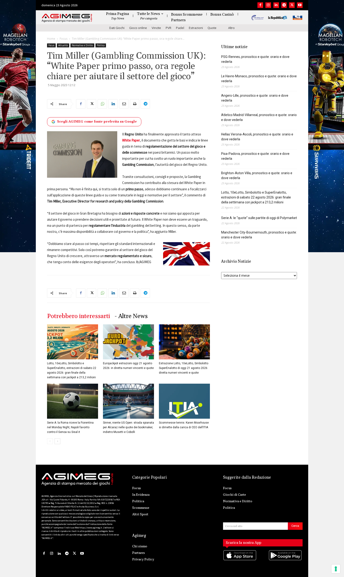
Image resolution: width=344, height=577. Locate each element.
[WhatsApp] (102, 104)
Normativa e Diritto (82, 45)
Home (51, 39)
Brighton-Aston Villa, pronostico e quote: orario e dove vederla (256, 175)
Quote (212, 28)
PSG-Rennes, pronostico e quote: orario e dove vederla (255, 59)
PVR (168, 28)
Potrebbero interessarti (78, 316)
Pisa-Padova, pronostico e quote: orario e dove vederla (255, 156)
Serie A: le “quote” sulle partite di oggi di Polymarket (259, 218)
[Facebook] (260, 5)
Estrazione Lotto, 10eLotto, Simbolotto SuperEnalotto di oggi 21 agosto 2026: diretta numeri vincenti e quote (183, 368)
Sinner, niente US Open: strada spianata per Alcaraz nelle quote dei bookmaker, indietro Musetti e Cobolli (128, 427)
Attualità (63, 45)
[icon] (240, 560)
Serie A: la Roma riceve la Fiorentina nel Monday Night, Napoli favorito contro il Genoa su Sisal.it (70, 427)
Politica (101, 45)
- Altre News (131, 316)
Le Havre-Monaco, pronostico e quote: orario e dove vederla (259, 78)
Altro (231, 28)
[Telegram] (284, 5)
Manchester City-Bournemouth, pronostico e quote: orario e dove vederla (259, 234)
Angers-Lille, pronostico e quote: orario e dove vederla (254, 98)
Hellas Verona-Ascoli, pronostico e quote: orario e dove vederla (257, 136)
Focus (63, 39)
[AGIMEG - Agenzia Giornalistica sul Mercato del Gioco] (66, 18)
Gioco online (138, 28)
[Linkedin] (276, 5)
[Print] (134, 104)
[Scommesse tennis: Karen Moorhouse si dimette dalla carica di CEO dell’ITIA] (184, 401)
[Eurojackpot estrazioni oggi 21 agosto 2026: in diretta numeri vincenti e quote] (128, 341)
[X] (292, 5)
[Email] (123, 104)
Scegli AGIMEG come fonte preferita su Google (97, 122)
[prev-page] (50, 441)
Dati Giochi (116, 28)
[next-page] (57, 441)
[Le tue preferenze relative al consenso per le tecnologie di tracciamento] (335, 568)
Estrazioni (196, 28)
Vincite (156, 28)
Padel (180, 28)
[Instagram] (268, 5)
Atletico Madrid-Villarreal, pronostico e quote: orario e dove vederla (259, 117)
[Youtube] (300, 5)
